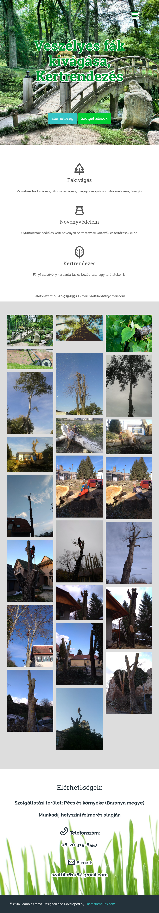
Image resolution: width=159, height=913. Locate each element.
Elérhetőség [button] (62, 118)
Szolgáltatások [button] (94, 118)
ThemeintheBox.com (100, 904)
